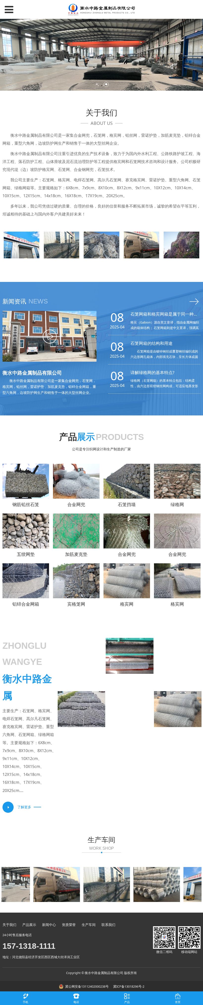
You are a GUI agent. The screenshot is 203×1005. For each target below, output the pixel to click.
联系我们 (108, 924)
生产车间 (89, 924)
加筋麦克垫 (76, 554)
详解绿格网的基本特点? (152, 372)
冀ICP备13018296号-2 (128, 986)
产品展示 (29, 924)
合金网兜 (76, 504)
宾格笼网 (76, 604)
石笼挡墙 (127, 504)
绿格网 (177, 504)
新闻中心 (49, 924)
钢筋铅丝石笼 (25, 504)
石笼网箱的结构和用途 (151, 343)
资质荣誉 (69, 924)
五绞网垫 (26, 554)
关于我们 (9, 924)
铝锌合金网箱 (25, 604)
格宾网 (126, 604)
